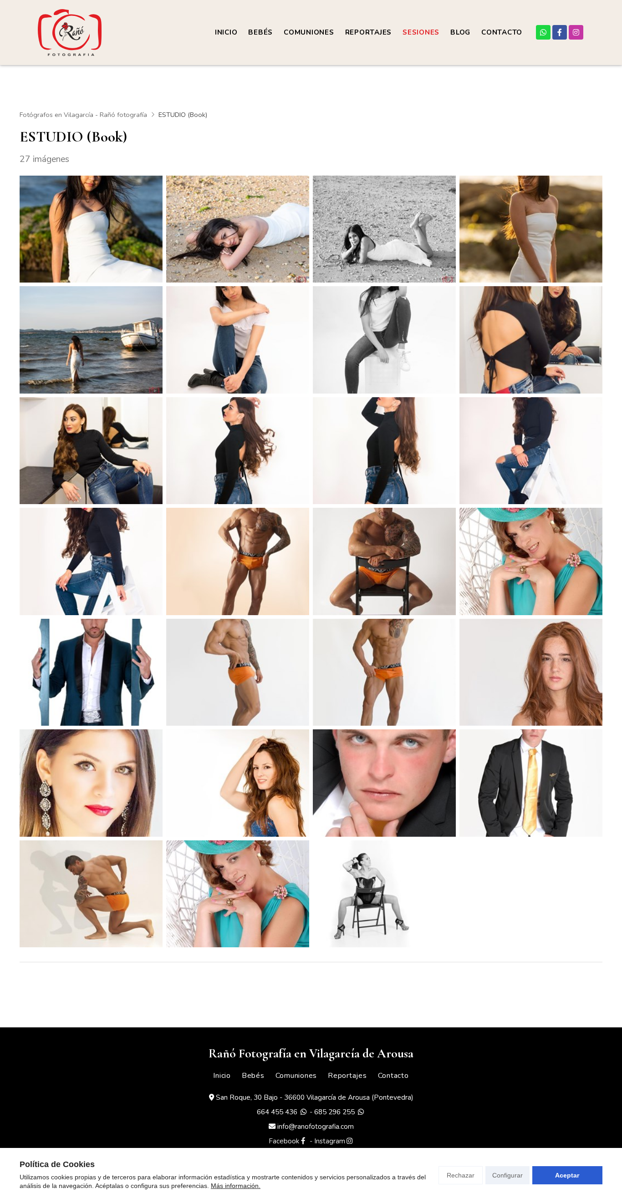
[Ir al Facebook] (559, 32)
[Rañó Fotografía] (70, 32)
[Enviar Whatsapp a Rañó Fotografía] (543, 32)
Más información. (235, 1185)
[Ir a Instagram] (576, 32)
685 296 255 (334, 1112)
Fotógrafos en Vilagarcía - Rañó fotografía (83, 114)
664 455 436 (277, 1112)
